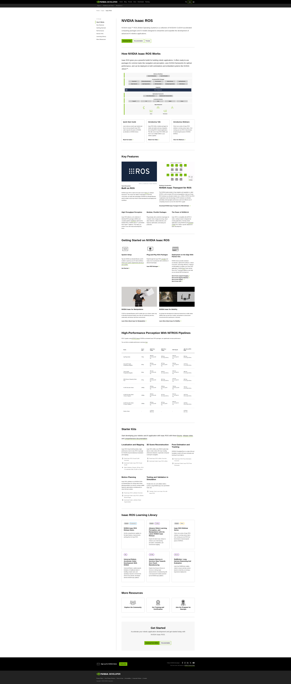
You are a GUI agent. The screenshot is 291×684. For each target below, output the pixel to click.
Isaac (102, 10)
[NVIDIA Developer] (107, 2)
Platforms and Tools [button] (108, 5)
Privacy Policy (99, 678)
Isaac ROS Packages (152, 266)
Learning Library (101, 36)
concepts (163, 259)
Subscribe (123, 664)
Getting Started (101, 28)
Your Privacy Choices (110, 678)
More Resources (101, 39)
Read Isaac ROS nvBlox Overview (158, 458)
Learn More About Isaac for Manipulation (133, 321)
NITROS (133, 220)
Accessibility (128, 678)
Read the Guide (127, 139)
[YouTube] (194, 663)
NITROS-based (136, 338)
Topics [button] (99, 5)
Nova (183, 268)
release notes (188, 436)
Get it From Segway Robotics (180, 277)
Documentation (138, 41)
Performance (100, 30)
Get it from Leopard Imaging (180, 276)
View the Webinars (178, 139)
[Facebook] (182, 663)
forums (179, 436)
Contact (145, 678)
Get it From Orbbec (177, 279)
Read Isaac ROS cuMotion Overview (133, 493)
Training (147, 1)
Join (190, 2)
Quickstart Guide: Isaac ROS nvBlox (158, 461)
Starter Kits (99, 33)
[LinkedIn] (187, 663)
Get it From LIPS (176, 281)
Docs (134, 1)
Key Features (100, 25)
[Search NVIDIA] (186, 2)
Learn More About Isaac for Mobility (169, 321)
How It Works (100, 22)
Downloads (141, 1)
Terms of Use (120, 678)
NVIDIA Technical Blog (190, 665)
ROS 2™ (147, 192)
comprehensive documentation (136, 439)
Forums (130, 1)
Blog (125, 1)
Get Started (125, 268)
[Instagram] (185, 663)
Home (121, 1)
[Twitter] (190, 663)
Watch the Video (153, 139)
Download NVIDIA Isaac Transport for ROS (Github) (174, 206)
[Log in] (194, 2)
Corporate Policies (137, 678)
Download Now (127, 41)
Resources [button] (119, 5)
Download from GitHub (152, 643)
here (146, 342)
